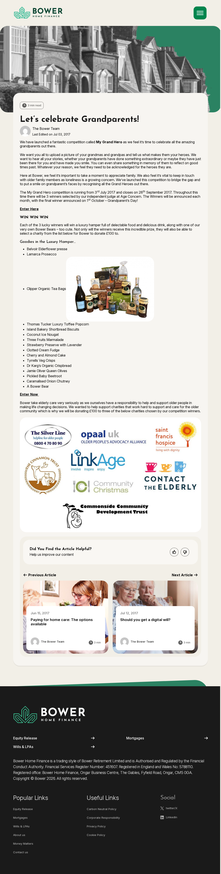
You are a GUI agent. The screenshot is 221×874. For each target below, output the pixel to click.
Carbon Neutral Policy (101, 809)
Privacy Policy (96, 826)
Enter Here (29, 209)
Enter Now (29, 394)
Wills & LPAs (23, 747)
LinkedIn (171, 817)
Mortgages (135, 738)
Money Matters (23, 843)
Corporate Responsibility (103, 817)
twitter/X (171, 808)
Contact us (20, 852)
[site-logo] (49, 714)
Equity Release (25, 738)
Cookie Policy (96, 835)
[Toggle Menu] (200, 13)
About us (19, 835)
